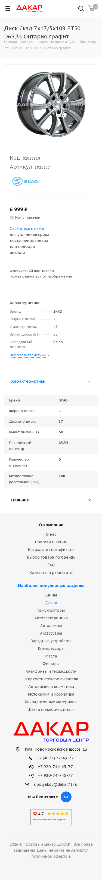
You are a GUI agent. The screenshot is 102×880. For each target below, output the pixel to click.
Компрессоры (51, 648)
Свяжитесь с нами (27, 228)
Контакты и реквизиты (51, 572)
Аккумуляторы (51, 610)
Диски (51, 602)
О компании (51, 524)
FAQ (51, 564)
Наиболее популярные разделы (51, 585)
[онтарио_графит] (51, 104)
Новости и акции (51, 542)
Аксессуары (51, 633)
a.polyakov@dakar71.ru (55, 784)
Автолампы (51, 625)
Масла (51, 656)
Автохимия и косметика (51, 686)
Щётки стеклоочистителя (51, 709)
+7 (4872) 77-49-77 (55, 757)
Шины (51, 595)
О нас (51, 534)
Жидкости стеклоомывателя (51, 679)
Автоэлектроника (51, 618)
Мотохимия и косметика (51, 694)
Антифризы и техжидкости (51, 671)
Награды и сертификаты (51, 549)
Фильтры (51, 663)
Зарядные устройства (51, 640)
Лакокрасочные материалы (51, 701)
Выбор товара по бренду (51, 557)
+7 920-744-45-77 (55, 766)
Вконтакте (66, 796)
